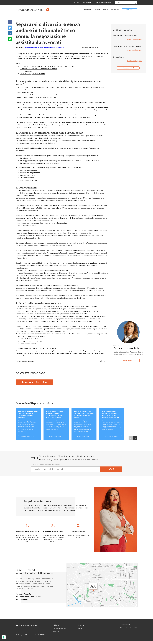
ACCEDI (76, 2)
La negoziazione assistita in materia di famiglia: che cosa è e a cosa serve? (47, 66)
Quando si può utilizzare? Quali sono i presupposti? (38, 69)
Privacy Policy (56, 464)
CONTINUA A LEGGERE (28, 436)
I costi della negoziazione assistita (32, 74)
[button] (135, 438)
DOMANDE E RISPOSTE (111, 10)
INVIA (111, 469)
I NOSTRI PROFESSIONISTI (103, 2)
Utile (101, 361)
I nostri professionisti (59, 628)
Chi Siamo (55, 625)
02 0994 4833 (126, 631)
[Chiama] (47, 9)
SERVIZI (97, 10)
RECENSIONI (87, 2)
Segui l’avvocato (128, 360)
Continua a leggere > (134, 39)
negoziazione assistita (59, 331)
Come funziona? (26, 71)
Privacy (80, 628)
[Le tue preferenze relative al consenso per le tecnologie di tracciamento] (4, 637)
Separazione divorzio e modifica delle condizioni (44, 47)
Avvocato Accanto (125, 624)
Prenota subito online (34, 382)
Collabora (81, 625)
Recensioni (56, 631)
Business (129, 10)
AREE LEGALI (87, 10)
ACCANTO (29, 10)
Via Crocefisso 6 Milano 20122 (128, 628)
